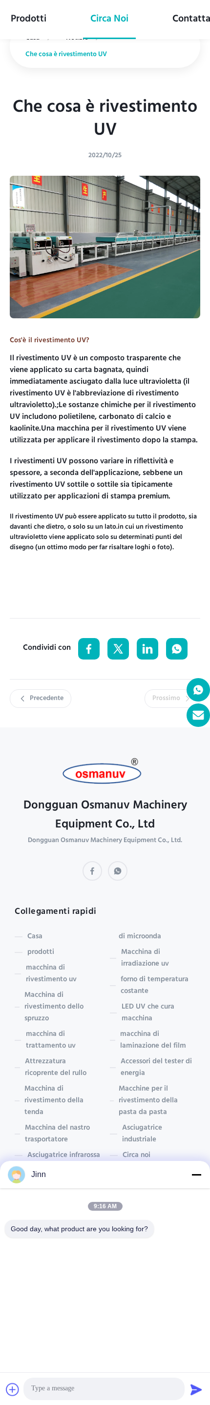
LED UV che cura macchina (148, 1013)
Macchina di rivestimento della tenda (54, 1100)
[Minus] (196, 1174)
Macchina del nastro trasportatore (57, 1134)
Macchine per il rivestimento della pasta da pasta (148, 1100)
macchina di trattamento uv (51, 1040)
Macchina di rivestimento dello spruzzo (54, 1007)
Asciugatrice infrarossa (63, 1155)
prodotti (28, 19)
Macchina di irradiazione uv (145, 958)
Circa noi (109, 19)
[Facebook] (92, 871)
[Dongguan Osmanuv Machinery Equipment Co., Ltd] (105, 774)
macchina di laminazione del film (153, 1040)
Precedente (46, 698)
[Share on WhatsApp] (177, 649)
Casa (34, 937)
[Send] (196, 1389)
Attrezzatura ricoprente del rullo (55, 1067)
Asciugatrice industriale (142, 1134)
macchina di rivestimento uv (51, 974)
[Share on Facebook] (89, 649)
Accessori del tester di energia (156, 1067)
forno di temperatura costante (155, 985)
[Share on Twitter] (118, 649)
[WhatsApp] (117, 871)
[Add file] (13, 1389)
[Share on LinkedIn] (147, 649)
